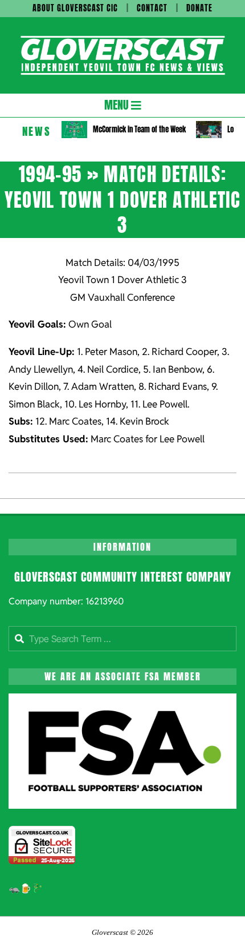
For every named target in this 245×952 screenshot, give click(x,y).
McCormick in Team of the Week (139, 129)
